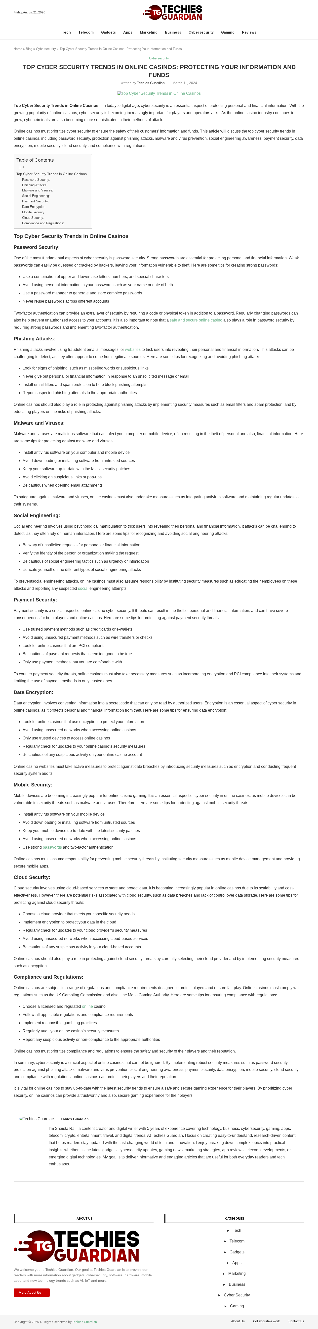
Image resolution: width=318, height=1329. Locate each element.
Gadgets (108, 32)
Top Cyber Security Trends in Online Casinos (51, 174)
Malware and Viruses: (37, 190)
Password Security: (36, 180)
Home (18, 49)
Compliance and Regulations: (43, 223)
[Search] (301, 12)
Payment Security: (35, 201)
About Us (238, 1321)
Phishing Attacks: (34, 185)
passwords (52, 847)
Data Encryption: (34, 207)
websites (133, 349)
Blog (29, 49)
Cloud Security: (33, 218)
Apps (127, 32)
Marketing (149, 32)
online (87, 1006)
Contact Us (296, 1321)
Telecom (86, 32)
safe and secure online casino (196, 320)
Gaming (228, 32)
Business (173, 32)
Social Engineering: (36, 196)
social (83, 588)
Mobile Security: (33, 212)
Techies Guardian (151, 83)
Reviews (249, 32)
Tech (66, 32)
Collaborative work (266, 1321)
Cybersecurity (201, 32)
